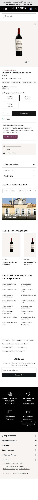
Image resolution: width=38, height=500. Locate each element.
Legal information (17, 463)
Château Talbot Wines (28, 295)
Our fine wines (17, 340)
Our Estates (7, 463)
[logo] (19, 9)
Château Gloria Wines (9, 317)
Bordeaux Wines (7, 344)
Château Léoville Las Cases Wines (14, 347)
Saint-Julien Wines (21, 344)
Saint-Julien (13, 78)
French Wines (29, 340)
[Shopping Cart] (35, 9)
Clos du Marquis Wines (9, 289)
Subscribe (19, 375)
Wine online (6, 340)
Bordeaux (5, 78)
